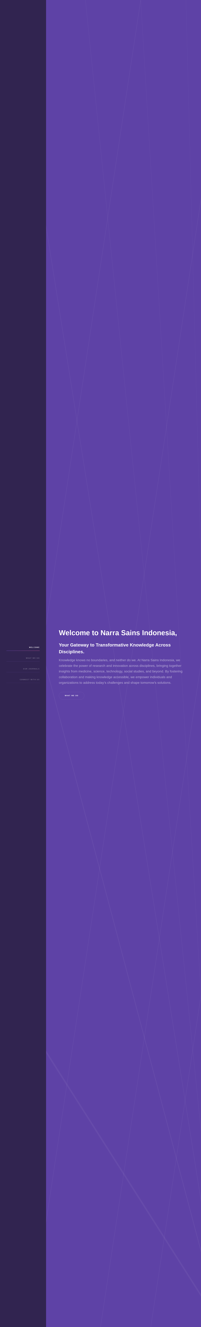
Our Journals (31, 669)
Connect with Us (30, 679)
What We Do (33, 658)
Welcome (34, 647)
